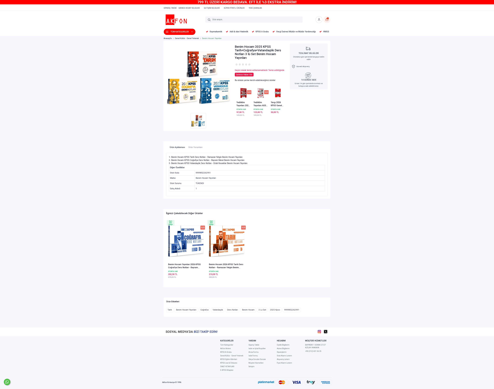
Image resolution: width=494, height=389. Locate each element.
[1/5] (236, 64)
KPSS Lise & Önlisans (228, 363)
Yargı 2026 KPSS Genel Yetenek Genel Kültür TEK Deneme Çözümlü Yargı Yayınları (278, 104)
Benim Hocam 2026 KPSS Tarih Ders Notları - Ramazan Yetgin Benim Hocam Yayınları (226, 266)
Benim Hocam (248, 310)
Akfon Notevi (225, 348)
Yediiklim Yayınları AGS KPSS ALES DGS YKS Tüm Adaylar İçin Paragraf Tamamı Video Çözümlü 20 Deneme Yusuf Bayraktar (261, 104)
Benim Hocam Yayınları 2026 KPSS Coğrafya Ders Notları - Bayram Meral (184, 266)
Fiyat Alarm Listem (284, 363)
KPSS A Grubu (226, 352)
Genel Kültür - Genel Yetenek (231, 356)
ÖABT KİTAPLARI (227, 366)
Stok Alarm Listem (284, 356)
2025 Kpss (275, 310)
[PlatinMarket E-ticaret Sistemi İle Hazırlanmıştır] (266, 382)
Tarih (170, 310)
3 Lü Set (262, 310)
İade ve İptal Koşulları (257, 348)
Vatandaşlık (218, 310)
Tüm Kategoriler (226, 345)
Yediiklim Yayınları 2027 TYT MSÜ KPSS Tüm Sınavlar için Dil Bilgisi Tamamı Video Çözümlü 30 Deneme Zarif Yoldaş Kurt (243, 104)
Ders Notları (232, 310)
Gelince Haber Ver (244, 74)
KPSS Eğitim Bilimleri (228, 359)
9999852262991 (291, 310)
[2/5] (238, 64)
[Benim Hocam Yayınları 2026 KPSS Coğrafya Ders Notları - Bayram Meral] (186, 241)
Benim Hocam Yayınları (186, 310)
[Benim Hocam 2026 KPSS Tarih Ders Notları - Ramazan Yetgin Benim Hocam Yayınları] (226, 241)
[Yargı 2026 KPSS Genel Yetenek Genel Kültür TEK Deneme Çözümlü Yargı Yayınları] (278, 93)
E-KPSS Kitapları (226, 370)
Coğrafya (204, 310)
